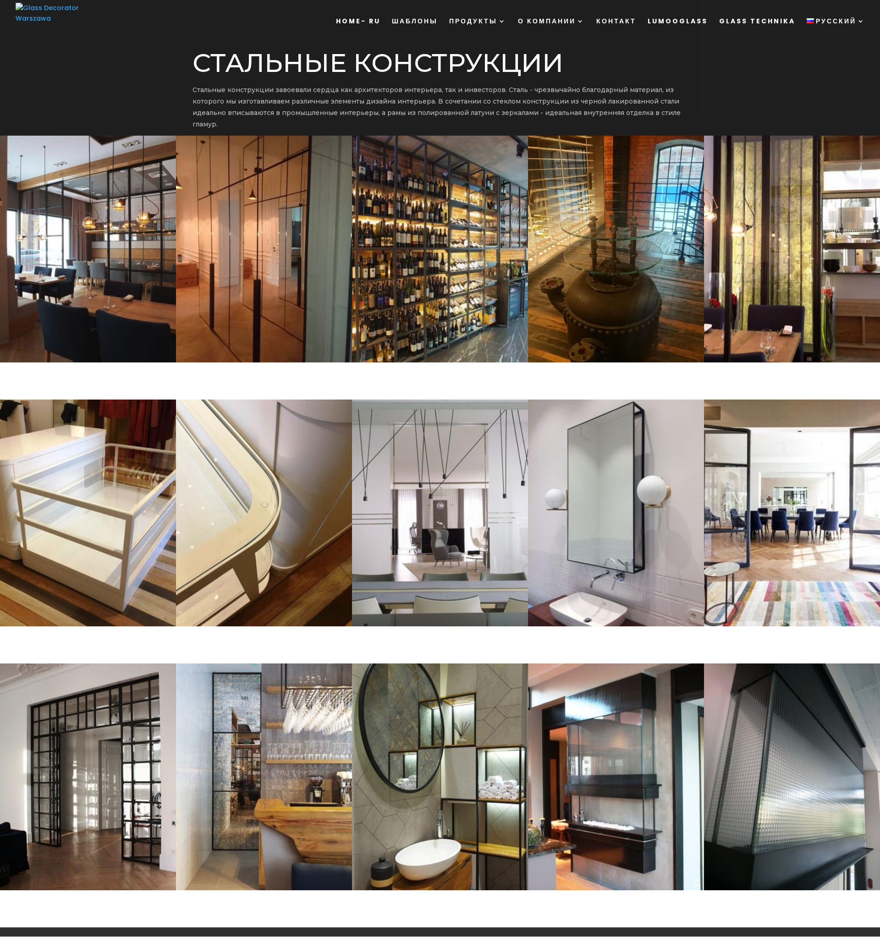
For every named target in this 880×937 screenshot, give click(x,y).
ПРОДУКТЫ (473, 22)
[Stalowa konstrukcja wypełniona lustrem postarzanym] (264, 890)
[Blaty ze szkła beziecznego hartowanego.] (616, 362)
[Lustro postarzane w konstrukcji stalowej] (440, 890)
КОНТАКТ (616, 22)
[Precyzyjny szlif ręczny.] (264, 626)
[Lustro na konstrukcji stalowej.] (616, 626)
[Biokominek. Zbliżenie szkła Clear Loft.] (792, 890)
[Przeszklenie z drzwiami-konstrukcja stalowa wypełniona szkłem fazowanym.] (88, 890)
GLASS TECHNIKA (757, 22)
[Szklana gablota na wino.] (792, 362)
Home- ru (358, 22)
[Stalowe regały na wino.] (440, 362)
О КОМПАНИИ (547, 22)
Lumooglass (678, 22)
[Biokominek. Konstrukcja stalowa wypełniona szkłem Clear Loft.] (616, 890)
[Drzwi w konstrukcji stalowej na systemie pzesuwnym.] (88, 362)
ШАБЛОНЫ (415, 22)
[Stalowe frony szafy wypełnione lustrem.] (264, 362)
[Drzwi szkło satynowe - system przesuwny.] (440, 626)
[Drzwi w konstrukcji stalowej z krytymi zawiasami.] (792, 626)
